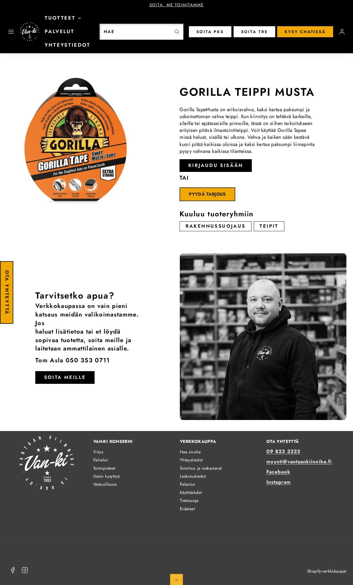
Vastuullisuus (105, 484)
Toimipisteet (104, 468)
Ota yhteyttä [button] (7, 292)
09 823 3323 (283, 451)
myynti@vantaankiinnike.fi (299, 461)
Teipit (269, 226)
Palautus (187, 484)
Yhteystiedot (67, 45)
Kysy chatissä (305, 31)
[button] (11, 31)
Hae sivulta (190, 452)
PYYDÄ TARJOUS (207, 194)
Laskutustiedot (193, 476)
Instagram (278, 482)
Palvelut (59, 31)
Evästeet (187, 509)
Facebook (278, 471)
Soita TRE (254, 31)
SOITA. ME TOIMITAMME (176, 5)
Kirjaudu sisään (215, 165)
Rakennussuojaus (216, 226)
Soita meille (65, 377)
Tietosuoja (189, 501)
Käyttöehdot (191, 493)
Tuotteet (60, 18)
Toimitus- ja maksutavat (201, 468)
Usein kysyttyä (106, 476)
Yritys (98, 452)
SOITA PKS (210, 31)
